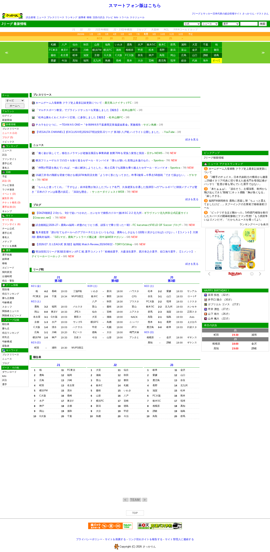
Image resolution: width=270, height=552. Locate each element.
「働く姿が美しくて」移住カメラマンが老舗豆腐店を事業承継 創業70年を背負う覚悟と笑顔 (90, 153)
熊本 (129, 60)
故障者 (82, 17)
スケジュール (137, 17)
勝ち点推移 (8, 298)
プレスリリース (55, 17)
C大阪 (118, 55)
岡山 (173, 55)
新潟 (173, 49)
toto (116, 17)
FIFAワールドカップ (186, 29)
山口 (194, 55)
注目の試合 (99, 17)
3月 (107, 34)
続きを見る (191, 139)
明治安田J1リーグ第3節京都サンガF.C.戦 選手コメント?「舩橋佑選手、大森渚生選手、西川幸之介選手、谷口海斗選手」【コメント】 (115, 251)
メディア (7, 241)
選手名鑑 (7, 254)
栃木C (162, 44)
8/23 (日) (36, 342)
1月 (91, 34)
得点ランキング (10, 293)
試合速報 (31, 17)
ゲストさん (263, 13)
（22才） (225, 318)
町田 (75, 49)
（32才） (225, 294)
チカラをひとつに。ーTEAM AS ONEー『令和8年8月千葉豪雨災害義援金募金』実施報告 (88, 124)
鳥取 (162, 55)
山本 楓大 (213, 318)
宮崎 (151, 60)
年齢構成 (7, 302)
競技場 (5, 289)
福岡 (86, 60)
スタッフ (7, 306)
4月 (114, 34)
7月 (138, 34)
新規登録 (7, 120)
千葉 (205, 44)
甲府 (140, 49)
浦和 (184, 44)
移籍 (89, 17)
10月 (162, 34)
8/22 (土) (36, 301)
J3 (89, 29)
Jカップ (141, 29)
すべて (217, 60)
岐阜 (75, 55)
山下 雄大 (213, 313)
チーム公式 (8, 228)
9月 (154, 34)
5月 (122, 34)
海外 (205, 60)
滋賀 (86, 55)
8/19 (99, 38)
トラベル (124, 17)
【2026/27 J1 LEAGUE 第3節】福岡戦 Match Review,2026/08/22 (74, 244)
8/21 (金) (36, 286)
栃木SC (151, 44)
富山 (184, 49)
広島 (184, 55)
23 (146, 38)
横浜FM (96, 49)
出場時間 (7, 276)
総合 (184, 60)
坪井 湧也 (213, 309)
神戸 (151, 55)
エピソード (8, 267)
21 (123, 38)
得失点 (5, 337)
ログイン (7, 115)
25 (170, 38)
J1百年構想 (102, 29)
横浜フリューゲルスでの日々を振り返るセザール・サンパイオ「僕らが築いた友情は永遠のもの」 (93, 160)
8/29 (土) (92, 286)
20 (111, 38)
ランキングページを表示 (254, 224)
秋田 (86, 44)
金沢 (194, 49)
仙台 (75, 44)
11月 (171, 34)
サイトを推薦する (115, 539)
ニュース (41, 17)
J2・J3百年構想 (122, 29)
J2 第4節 (115, 279)
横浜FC (107, 49)
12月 (180, 34)
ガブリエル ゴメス (219, 304)
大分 (140, 60)
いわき (119, 44)
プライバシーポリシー (89, 539)
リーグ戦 (38, 269)
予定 (190, 34)
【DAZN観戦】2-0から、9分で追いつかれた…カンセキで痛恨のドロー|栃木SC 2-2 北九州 (89, 212)
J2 (81, 29)
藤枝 (53, 55)
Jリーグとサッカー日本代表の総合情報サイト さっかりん (223, 13)
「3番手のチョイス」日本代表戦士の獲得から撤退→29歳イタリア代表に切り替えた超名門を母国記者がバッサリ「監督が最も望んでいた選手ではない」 (236, 181)
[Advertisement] (135, 78)
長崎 (118, 60)
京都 (97, 55)
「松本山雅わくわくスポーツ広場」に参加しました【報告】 (71, 117)
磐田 (216, 49)
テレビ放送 (8, 185)
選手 (4, 384)
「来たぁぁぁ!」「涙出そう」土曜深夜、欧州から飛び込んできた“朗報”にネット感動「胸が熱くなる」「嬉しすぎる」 (235, 192)
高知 (75, 60)
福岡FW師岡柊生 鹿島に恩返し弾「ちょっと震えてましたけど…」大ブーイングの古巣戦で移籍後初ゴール (235, 204)
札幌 (53, 44)
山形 (97, 44)
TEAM (135, 499)
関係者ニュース (10, 311)
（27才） (236, 304)
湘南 (118, 49)
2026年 (80, 34)
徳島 (216, 55)
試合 (4, 154)
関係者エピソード (12, 315)
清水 (205, 49)
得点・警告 (8, 280)
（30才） (228, 299)
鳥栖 (107, 60)
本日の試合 (210, 325)
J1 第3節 (58, 279)
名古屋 (64, 55)
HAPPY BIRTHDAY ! (216, 290)
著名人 (5, 167)
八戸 (64, 44)
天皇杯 (155, 29)
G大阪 (107, 55)
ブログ (5, 363)
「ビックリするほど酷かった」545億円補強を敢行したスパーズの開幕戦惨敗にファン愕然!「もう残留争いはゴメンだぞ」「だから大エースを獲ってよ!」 (236, 216)
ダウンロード (9, 372)
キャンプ (7, 211)
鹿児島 (162, 60)
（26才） (225, 313)
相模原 (130, 49)
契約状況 (7, 272)
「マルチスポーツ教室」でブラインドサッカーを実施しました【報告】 (78, 110)
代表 (194, 60)
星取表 (5, 346)
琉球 (173, 60)
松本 (151, 49)
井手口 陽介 (215, 299)
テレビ (109, 17)
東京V (64, 49)
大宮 (194, 44)
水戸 (140, 44)
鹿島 (129, 44)
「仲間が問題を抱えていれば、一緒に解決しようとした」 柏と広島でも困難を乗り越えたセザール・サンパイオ (102, 167)
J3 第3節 (172, 279)
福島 (107, 44)
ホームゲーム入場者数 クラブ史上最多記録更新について (69, 102)
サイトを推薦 (9, 246)
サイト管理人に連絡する (179, 539)
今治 (64, 60)
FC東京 (53, 49)
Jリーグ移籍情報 (214, 157)
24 (158, 38)
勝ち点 (5, 328)
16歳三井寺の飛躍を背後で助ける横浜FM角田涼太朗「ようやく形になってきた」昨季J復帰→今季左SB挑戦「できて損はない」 (111, 175)
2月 (99, 34)
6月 (130, 34)
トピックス (8, 141)
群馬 (173, 44)
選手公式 (7, 163)
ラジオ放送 (8, 189)
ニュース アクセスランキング (225, 163)
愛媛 (53, 60)
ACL (166, 29)
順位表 (5, 324)
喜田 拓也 (213, 294)
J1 (73, 29)
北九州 (97, 60)
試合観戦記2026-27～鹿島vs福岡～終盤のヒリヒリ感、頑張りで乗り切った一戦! (83, 224)
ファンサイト (9, 159)
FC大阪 (129, 55)
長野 (162, 49)
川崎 (86, 49)
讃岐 (205, 55)
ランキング (71, 17)
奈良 (140, 55)
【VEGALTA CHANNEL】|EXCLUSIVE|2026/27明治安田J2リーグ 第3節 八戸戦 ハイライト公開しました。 (98, 131)
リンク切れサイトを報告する (145, 539)
